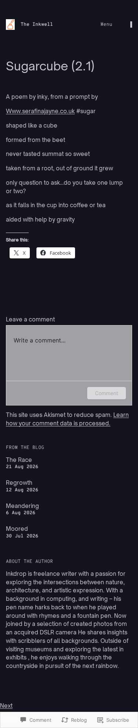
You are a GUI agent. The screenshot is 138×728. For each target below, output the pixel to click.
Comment (106, 393)
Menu (106, 24)
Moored (17, 528)
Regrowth (19, 482)
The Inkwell (37, 24)
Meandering (22, 505)
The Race (19, 459)
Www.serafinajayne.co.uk (40, 111)
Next (6, 705)
